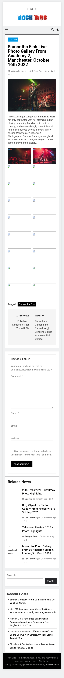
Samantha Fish (27, 304)
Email (14, 425)
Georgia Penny (32, 536)
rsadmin (28, 498)
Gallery (13, 39)
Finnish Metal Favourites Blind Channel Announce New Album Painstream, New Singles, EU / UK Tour (29, 622)
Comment (17, 376)
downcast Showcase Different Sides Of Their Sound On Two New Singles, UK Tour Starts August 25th (32, 635)
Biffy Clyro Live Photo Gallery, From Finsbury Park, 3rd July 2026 (38, 509)
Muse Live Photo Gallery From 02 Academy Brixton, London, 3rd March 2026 (38, 550)
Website (15, 438)
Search (11, 575)
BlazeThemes (52, 664)
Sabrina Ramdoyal (19, 70)
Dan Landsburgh (32, 517)
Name (15, 413)
